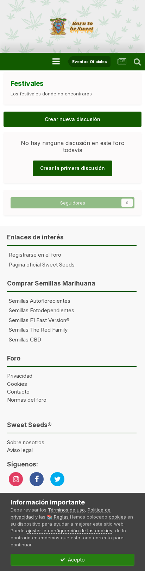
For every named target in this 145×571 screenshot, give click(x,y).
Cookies (17, 384)
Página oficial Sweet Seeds (42, 264)
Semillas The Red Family (38, 329)
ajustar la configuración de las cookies (69, 530)
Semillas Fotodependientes (41, 310)
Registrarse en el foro (35, 254)
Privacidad (19, 375)
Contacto (18, 391)
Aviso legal (20, 450)
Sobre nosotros (25, 442)
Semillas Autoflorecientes (39, 300)
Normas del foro (26, 399)
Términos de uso (66, 510)
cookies (117, 517)
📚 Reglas (58, 517)
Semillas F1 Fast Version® (39, 320)
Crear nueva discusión (72, 119)
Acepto (75, 560)
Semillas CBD (25, 339)
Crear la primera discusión (72, 168)
